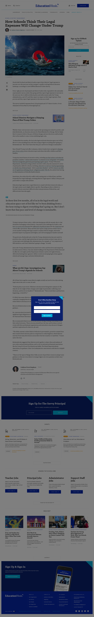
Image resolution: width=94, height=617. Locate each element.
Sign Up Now (47, 315)
